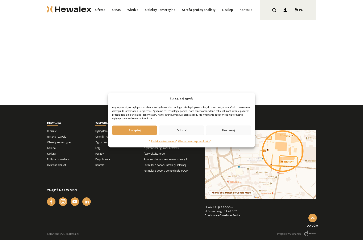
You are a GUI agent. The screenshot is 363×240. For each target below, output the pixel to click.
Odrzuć (181, 130)
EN (298, 23)
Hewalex (54, 123)
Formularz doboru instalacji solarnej (165, 165)
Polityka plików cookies (163, 141)
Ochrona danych (57, 165)
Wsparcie (102, 123)
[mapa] (260, 198)
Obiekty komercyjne (160, 10)
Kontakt (246, 10)
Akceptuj (135, 130)
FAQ (97, 148)
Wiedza (132, 10)
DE (298, 34)
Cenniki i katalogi (105, 136)
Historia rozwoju (56, 136)
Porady (99, 153)
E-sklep (227, 10)
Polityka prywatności (59, 159)
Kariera (51, 153)
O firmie (52, 131)
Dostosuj (228, 130)
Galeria (51, 148)
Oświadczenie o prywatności (194, 141)
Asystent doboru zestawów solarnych (166, 159)
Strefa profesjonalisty (199, 10)
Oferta (100, 10)
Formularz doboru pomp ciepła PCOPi (166, 170)
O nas (116, 10)
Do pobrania (102, 159)
